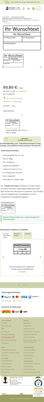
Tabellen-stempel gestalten (25, 139)
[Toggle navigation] (38, 8)
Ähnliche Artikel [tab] (17, 235)
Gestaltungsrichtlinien (9, 350)
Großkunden (28, 326)
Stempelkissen (28, 366)
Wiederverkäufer (29, 329)
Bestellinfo (5, 355)
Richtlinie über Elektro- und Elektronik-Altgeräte (32, 341)
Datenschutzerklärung (9, 340)
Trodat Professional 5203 (32, 372)
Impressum (5, 343)
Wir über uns (6, 331)
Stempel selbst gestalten (32, 364)
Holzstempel (28, 358)
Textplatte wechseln (30, 334)
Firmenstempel (8, 219)
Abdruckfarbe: (8, 111)
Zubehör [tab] (28, 234)
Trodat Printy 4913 (29, 369)
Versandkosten (21, 91)
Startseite (5, 17)
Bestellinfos (27, 323)
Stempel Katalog (29, 337)
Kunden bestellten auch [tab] (7, 235)
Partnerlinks (5, 372)
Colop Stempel (6, 364)
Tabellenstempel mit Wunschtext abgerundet (16, 18)
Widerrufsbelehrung (8, 334)
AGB (3, 329)
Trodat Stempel (7, 361)
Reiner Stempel (6, 366)
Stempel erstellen (29, 350)
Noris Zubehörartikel (8, 369)
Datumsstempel (29, 353)
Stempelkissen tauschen (32, 331)
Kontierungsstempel (17, 17)
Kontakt (4, 323)
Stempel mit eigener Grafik (10, 353)
